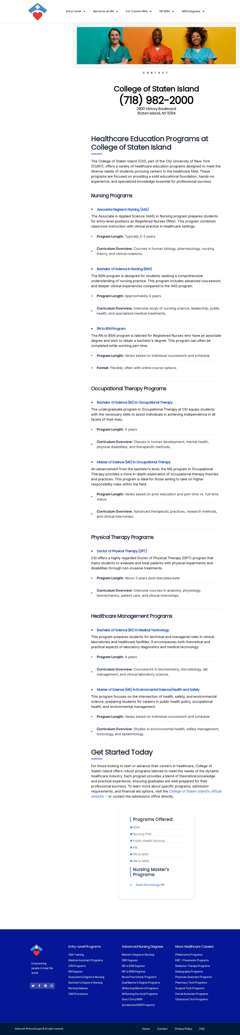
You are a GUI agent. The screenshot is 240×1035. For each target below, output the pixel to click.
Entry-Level (73, 11)
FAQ (202, 1028)
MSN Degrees (191, 11)
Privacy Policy (183, 1028)
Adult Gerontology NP (150, 885)
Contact (162, 1028)
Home (146, 1028)
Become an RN (103, 11)
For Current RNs (136, 11)
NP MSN (165, 11)
